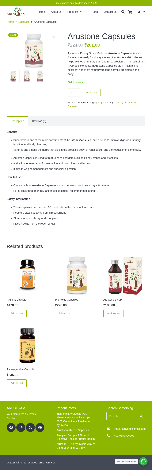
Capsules (24, 21)
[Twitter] (30, 427)
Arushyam (121, 102)
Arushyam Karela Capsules (73, 430)
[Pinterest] (39, 427)
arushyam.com (47, 462)
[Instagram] (20, 427)
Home (10, 21)
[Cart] (130, 12)
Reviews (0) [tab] (39, 121)
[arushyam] (16, 11)
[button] (123, 12)
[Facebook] (11, 427)
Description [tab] (17, 121)
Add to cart (91, 92)
